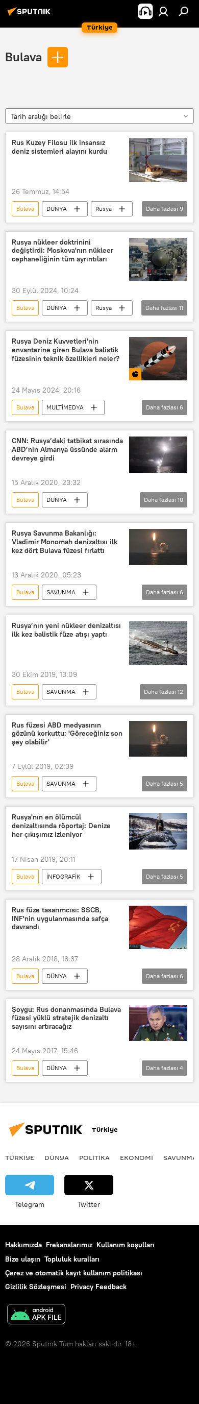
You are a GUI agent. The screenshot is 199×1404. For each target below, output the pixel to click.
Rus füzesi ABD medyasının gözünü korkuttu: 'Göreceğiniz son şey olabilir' (67, 734)
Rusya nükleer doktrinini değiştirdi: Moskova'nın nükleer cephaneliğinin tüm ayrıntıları (62, 251)
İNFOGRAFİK (63, 876)
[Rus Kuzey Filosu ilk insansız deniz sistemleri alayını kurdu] (158, 160)
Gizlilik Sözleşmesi (35, 1286)
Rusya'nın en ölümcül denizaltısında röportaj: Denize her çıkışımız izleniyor (61, 826)
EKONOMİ (136, 1157)
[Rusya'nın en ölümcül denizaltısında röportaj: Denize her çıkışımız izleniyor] (158, 831)
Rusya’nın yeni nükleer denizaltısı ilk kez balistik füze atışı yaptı (66, 630)
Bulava (23, 56)
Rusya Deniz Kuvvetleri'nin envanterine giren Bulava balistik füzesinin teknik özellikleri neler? (65, 350)
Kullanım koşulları (125, 1244)
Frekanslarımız (69, 1244)
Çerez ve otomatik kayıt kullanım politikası (73, 1272)
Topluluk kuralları (72, 1259)
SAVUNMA (61, 592)
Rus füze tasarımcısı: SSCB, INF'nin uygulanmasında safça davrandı (60, 919)
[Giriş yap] (163, 11)
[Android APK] (36, 1315)
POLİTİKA (94, 1157)
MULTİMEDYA (65, 407)
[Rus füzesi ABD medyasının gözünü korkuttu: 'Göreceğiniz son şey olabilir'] (158, 739)
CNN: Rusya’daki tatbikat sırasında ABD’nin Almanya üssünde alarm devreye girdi (67, 450)
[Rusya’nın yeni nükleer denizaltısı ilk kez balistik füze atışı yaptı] (158, 643)
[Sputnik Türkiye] (30, 15)
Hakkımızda (23, 1244)
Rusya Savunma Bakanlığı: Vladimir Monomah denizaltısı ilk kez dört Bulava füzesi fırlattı (64, 542)
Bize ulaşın (22, 1259)
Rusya (103, 208)
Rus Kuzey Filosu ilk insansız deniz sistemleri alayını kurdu (59, 147)
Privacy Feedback (98, 1286)
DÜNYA (56, 208)
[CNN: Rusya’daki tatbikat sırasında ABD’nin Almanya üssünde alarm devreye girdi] (158, 455)
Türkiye (19, 1157)
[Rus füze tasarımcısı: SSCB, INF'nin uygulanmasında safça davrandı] (158, 927)
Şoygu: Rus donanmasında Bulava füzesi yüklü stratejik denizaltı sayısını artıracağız (66, 1018)
